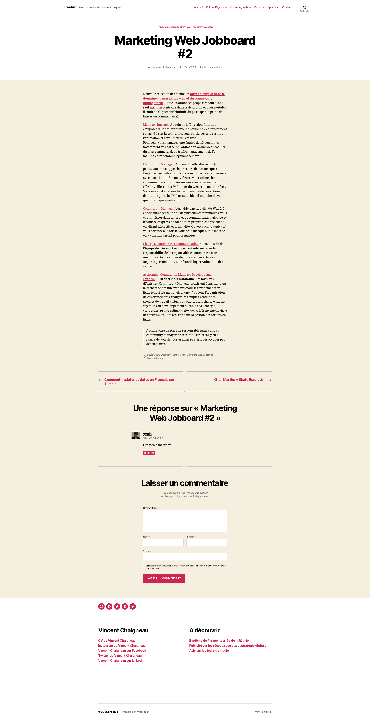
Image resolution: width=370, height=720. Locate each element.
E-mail (190, 536)
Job (183, 354)
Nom (146, 536)
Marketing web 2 (196, 354)
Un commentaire (213, 67)
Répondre (149, 453)
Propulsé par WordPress (135, 711)
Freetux (70, 7)
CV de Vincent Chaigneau (117, 640)
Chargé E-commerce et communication (171, 244)
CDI (157, 354)
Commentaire (151, 508)
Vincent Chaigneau (166, 67)
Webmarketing (155, 358)
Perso (257, 7)
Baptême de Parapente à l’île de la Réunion (219, 640)
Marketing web (239, 7)
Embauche (166, 354)
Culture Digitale (215, 7)
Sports (272, 7)
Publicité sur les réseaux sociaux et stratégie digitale (227, 645)
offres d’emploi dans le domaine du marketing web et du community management (184, 98)
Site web (147, 551)
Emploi (176, 354)
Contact (287, 7)
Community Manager (158, 164)
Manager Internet (156, 125)
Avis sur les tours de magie (209, 650)
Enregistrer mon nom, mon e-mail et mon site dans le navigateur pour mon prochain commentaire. (185, 567)
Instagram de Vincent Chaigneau (122, 645)
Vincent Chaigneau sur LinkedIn (121, 660)
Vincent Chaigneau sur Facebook (122, 650)
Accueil (198, 7)
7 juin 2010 (190, 67)
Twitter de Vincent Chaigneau (120, 655)
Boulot (150, 354)
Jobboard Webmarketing (173, 27)
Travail (209, 354)
